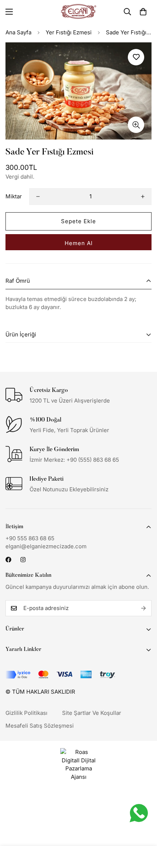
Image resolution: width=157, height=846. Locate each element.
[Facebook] (8, 560)
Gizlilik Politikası (26, 712)
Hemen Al (79, 243)
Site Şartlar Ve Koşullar (91, 712)
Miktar (13, 196)
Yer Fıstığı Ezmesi (69, 32)
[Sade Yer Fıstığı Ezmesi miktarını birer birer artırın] (142, 196)
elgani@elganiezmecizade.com (46, 546)
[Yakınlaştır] (136, 125)
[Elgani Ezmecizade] (78, 11)
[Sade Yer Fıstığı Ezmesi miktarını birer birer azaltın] (38, 196)
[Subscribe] (143, 608)
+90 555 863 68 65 (29, 538)
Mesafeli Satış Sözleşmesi (39, 725)
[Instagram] (23, 560)
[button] (143, 11)
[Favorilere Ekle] (136, 57)
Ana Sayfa (18, 32)
